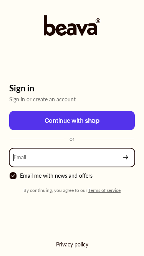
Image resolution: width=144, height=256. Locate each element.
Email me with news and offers (56, 175)
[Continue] (125, 157)
